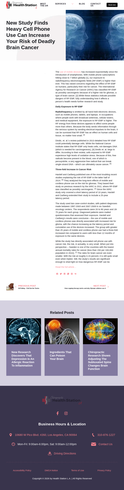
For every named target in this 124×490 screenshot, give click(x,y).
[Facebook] (57, 274)
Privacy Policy (104, 470)
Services (60, 4)
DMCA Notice (51, 470)
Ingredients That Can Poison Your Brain (60, 355)
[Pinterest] (72, 274)
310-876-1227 (106, 434)
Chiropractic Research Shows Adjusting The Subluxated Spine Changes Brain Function (99, 360)
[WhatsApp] (68, 274)
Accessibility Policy (22, 470)
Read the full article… (65, 267)
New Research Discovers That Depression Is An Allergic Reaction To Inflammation (23, 359)
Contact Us (96, 5)
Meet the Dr (44, 5)
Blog (82, 4)
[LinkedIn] (64, 274)
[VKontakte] (75, 274)
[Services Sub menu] (72, 4)
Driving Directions (65, 453)
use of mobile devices (70, 72)
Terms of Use (77, 470)
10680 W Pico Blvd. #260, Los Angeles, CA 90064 (46, 434)
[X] (61, 274)
